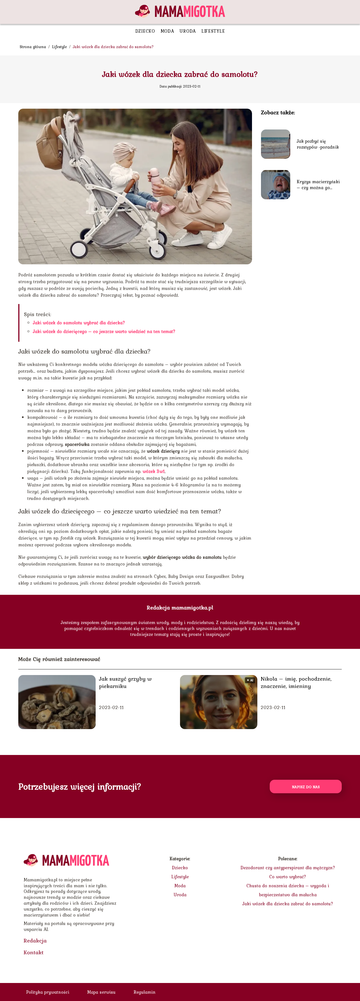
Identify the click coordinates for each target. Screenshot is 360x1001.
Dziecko (145, 31)
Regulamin (145, 992)
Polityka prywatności (47, 992)
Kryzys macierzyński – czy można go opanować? (318, 185)
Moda (167, 31)
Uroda (187, 31)
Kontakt (34, 952)
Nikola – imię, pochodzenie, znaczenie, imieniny (296, 682)
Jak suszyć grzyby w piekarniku (125, 682)
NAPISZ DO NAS (306, 787)
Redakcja (35, 940)
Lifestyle (213, 31)
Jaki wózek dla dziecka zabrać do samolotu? (287, 903)
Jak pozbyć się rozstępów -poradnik (318, 144)
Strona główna (33, 47)
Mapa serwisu (101, 992)
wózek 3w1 (154, 471)
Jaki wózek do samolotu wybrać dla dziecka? (79, 322)
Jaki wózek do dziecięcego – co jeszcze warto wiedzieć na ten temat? (104, 331)
